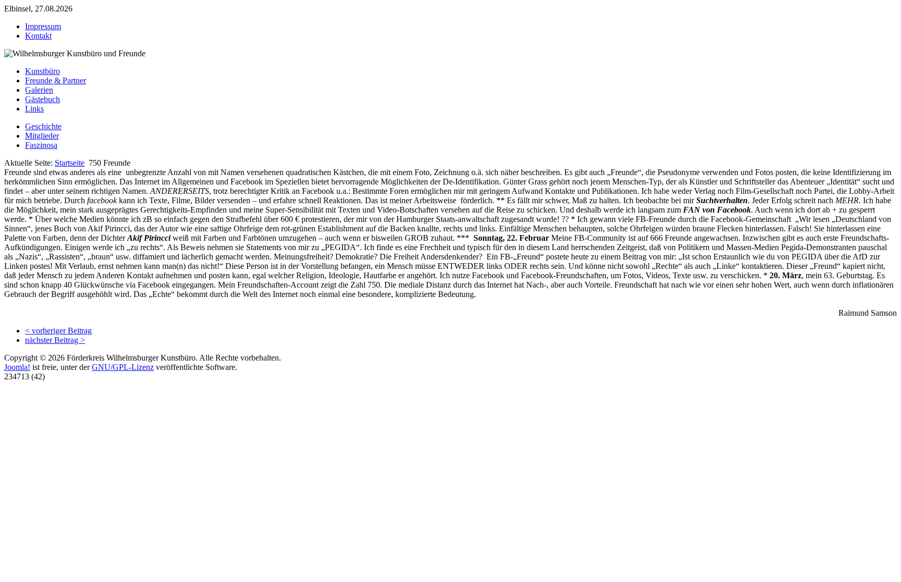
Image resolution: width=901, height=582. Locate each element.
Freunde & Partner (55, 80)
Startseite (69, 162)
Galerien (39, 89)
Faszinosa (41, 145)
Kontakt (38, 35)
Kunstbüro (42, 71)
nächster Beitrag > (55, 340)
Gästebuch (42, 99)
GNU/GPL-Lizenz (123, 367)
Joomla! (17, 367)
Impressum (43, 26)
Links (34, 108)
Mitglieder (42, 135)
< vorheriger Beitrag (58, 330)
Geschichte (43, 126)
